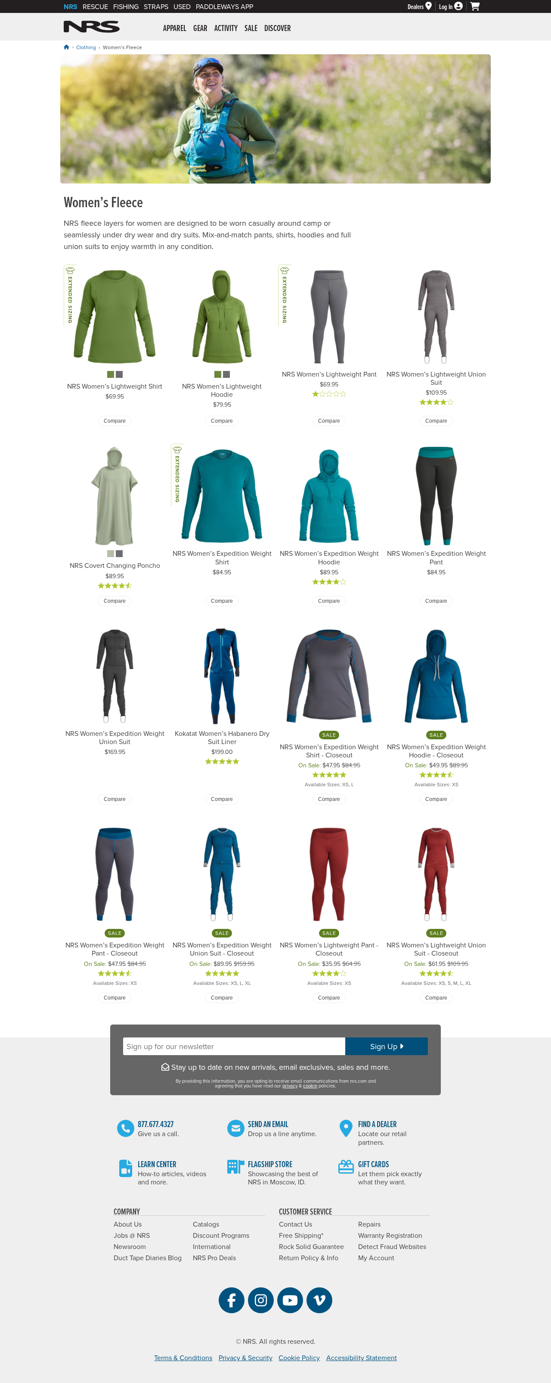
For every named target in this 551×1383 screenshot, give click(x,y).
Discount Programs (221, 1235)
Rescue (95, 6)
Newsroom (130, 1246)
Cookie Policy (299, 1357)
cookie (310, 1085)
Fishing (126, 6)
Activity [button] (226, 28)
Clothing (86, 47)
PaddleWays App (224, 6)
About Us (128, 1224)
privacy (289, 1085)
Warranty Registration (390, 1235)
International (212, 1246)
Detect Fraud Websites (392, 1246)
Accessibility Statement (361, 1357)
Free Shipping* (301, 1235)
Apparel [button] (174, 28)
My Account (376, 1257)
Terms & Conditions (183, 1357)
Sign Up (384, 1046)
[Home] (66, 47)
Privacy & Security (245, 1357)
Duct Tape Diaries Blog (148, 1257)
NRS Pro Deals (214, 1257)
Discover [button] (277, 28)
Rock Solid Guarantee (311, 1246)
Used (182, 6)
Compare (115, 421)
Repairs (369, 1224)
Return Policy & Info (308, 1257)
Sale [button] (251, 28)
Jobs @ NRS (132, 1235)
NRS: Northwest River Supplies (92, 27)
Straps (156, 6)
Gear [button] (200, 28)
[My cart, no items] (478, 6)
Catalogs (206, 1224)
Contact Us (295, 1224)
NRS (70, 7)
